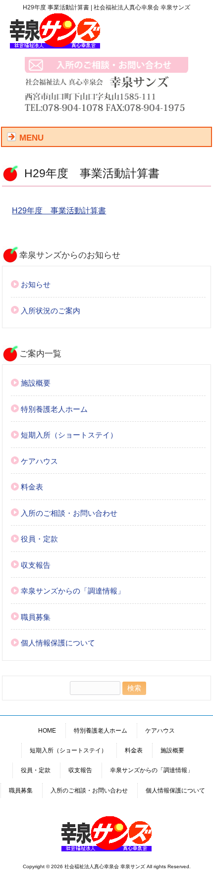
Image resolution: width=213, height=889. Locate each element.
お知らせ (36, 284)
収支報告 (36, 565)
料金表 (32, 487)
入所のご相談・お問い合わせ (69, 513)
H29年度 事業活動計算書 (59, 210)
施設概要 (36, 383)
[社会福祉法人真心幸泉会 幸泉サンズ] (55, 46)
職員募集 (36, 617)
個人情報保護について (58, 643)
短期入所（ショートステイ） (69, 435)
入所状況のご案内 (50, 310)
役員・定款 (39, 539)
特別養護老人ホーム (54, 409)
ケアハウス (39, 461)
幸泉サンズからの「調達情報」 (73, 591)
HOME (47, 730)
